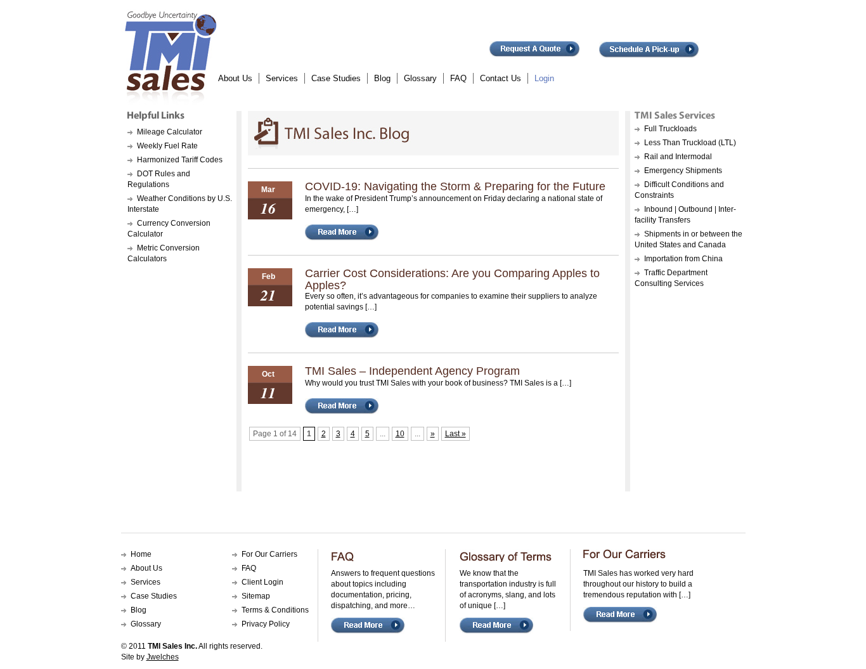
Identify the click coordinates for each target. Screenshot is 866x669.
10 (400, 433)
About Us (235, 78)
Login (544, 78)
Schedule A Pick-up (649, 53)
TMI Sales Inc (169, 57)
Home (141, 554)
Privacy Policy (266, 624)
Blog (382, 78)
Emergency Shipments (683, 170)
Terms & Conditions (275, 610)
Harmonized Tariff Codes (180, 159)
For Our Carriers (269, 554)
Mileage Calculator (169, 131)
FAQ (458, 78)
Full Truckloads (670, 128)
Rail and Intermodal (678, 156)
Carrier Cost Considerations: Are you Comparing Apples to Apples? (452, 279)
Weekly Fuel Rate (167, 145)
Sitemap (256, 596)
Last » (455, 433)
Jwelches (162, 657)
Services (282, 78)
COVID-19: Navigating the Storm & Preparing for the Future (455, 186)
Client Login (262, 582)
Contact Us (500, 78)
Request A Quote (534, 53)
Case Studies (336, 78)
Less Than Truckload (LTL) (690, 142)
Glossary (420, 78)
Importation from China (683, 258)
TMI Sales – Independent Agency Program (412, 371)
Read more (352, 236)
